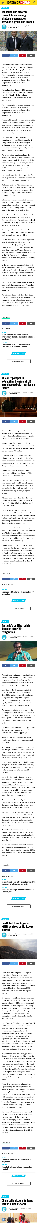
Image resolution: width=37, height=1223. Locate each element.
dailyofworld (13, 27)
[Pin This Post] (22, 55)
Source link (6, 317)
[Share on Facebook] (6, 55)
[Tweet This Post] (14, 55)
